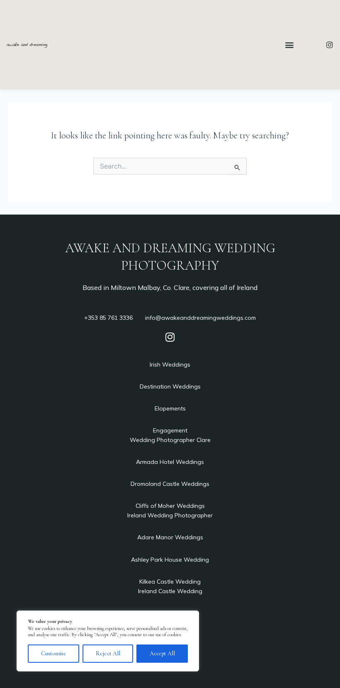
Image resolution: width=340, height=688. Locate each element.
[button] (289, 44)
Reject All (108, 653)
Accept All (162, 653)
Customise (53, 653)
